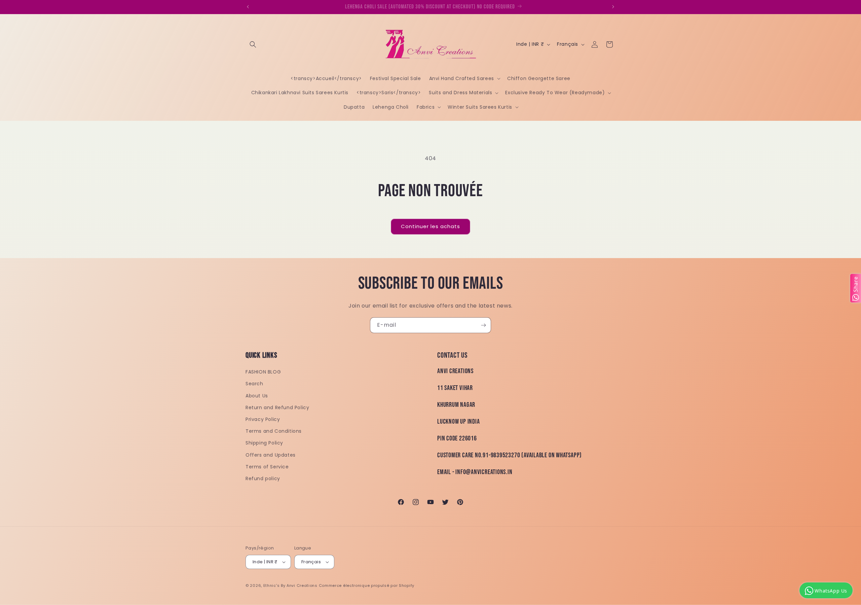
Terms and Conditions (274, 431)
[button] (253, 44)
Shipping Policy (264, 442)
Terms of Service (267, 466)
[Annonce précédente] (247, 6)
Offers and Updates (271, 455)
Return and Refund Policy (277, 407)
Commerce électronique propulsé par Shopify (366, 585)
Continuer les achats (430, 226)
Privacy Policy (263, 419)
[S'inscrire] (483, 325)
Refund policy (263, 478)
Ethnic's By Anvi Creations (290, 585)
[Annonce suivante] (613, 6)
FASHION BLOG (263, 371)
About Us (257, 395)
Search (254, 383)
